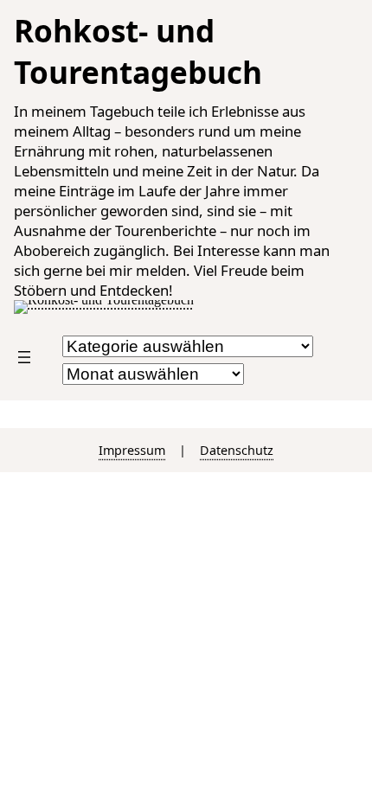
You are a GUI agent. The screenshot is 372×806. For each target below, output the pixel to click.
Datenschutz (236, 450)
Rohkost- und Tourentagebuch (138, 51)
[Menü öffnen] (24, 357)
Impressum (132, 450)
